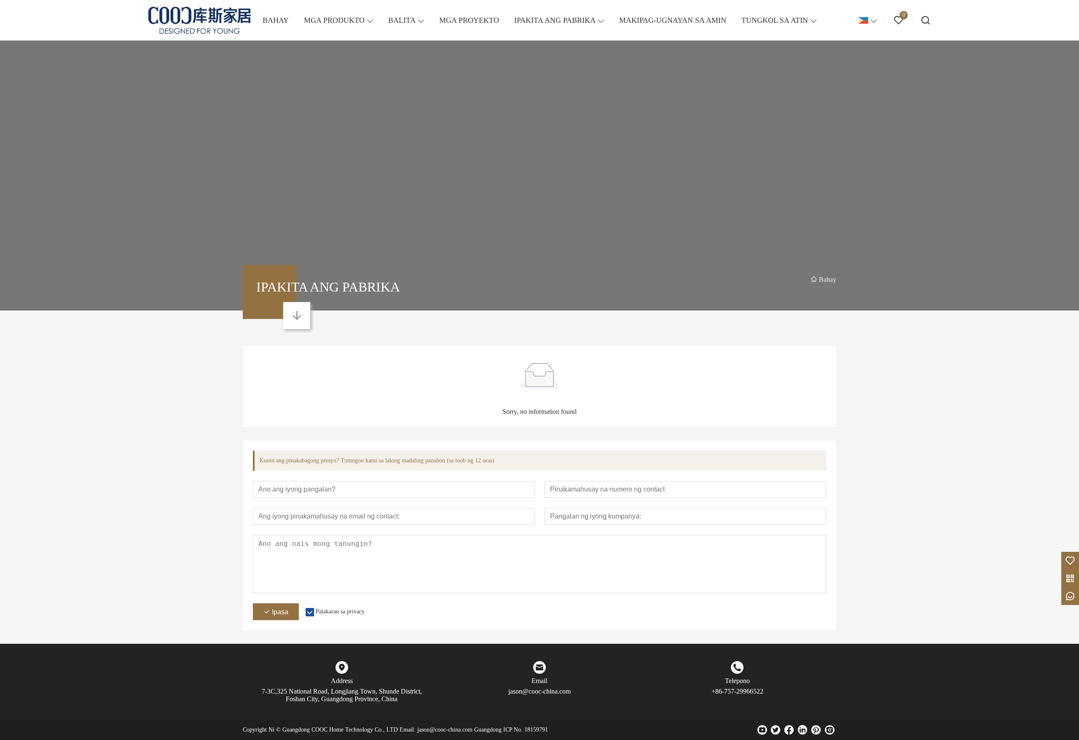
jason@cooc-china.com (539, 691)
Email (539, 680)
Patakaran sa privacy (340, 611)
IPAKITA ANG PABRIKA (555, 20)
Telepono (737, 680)
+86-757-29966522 (737, 691)
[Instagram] (829, 730)
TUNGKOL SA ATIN (774, 20)
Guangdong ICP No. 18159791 (511, 729)
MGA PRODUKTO (334, 20)
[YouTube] (762, 730)
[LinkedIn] (802, 730)
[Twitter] (775, 730)
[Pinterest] (816, 730)
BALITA (402, 20)
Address (342, 680)
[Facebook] (789, 730)
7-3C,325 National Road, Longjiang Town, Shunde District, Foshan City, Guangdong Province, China (342, 695)
